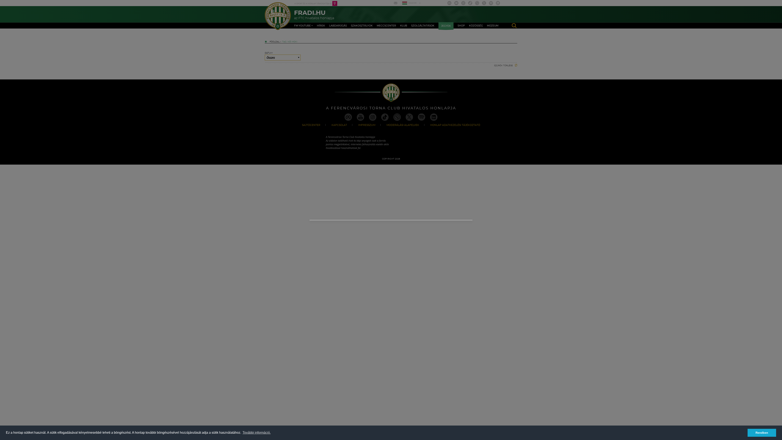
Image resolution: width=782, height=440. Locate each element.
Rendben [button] (762, 432)
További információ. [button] (257, 432)
